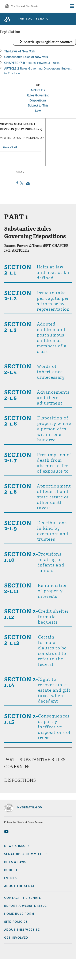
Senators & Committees (26, 854)
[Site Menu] (72, 6)
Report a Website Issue (25, 905)
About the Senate (20, 886)
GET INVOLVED (16, 937)
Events (10, 878)
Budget (11, 870)
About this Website (22, 929)
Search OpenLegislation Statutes (48, 42)
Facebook (16, 182)
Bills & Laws (15, 862)
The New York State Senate (24, 6)
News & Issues (17, 846)
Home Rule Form (19, 913)
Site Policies (16, 921)
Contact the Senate (22, 897)
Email (27, 183)
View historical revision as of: (22, 138)
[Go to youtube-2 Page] (7, 831)
